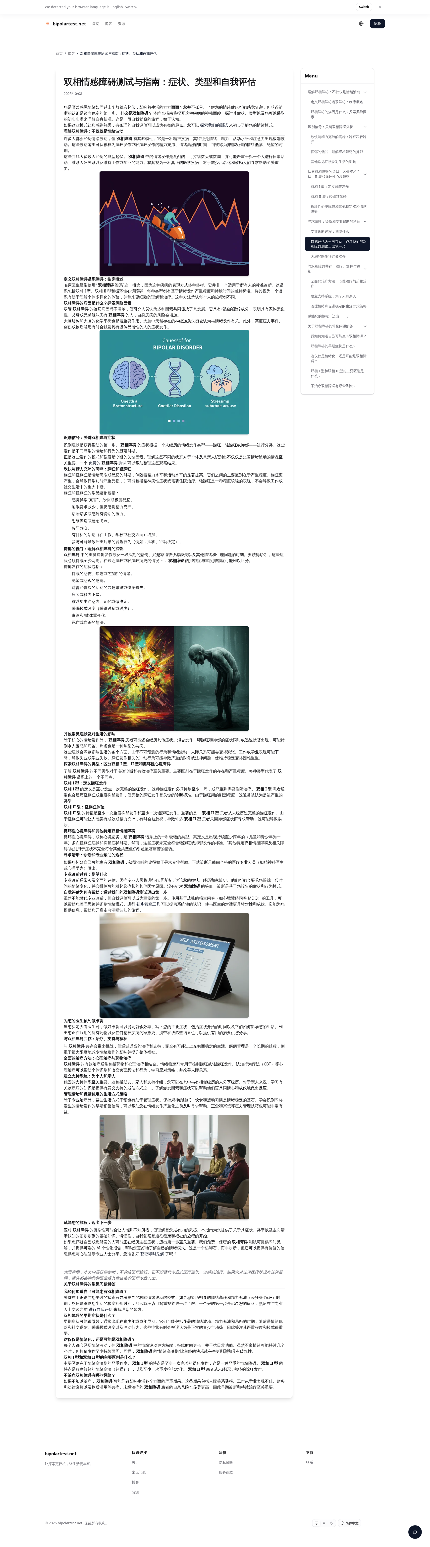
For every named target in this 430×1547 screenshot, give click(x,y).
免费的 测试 (107, 463)
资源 (121, 23)
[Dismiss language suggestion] (379, 6)
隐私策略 (226, 1462)
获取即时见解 (152, 1254)
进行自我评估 (100, 1309)
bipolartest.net (60, 1454)
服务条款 (226, 1472)
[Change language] (361, 23)
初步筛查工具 (148, 904)
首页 (95, 23)
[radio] (316, 1523)
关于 (135, 1462)
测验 (377, 23)
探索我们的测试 (214, 125)
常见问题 (139, 1472)
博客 (108, 23)
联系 (309, 1462)
